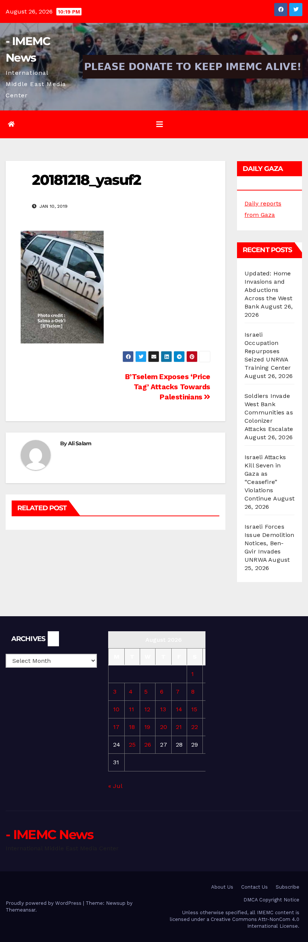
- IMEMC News (50, 834)
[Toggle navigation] (159, 124)
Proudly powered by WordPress (44, 903)
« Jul (115, 785)
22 (194, 726)
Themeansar (20, 910)
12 (147, 709)
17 (116, 726)
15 (194, 709)
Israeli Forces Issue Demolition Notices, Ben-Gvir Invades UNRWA (269, 543)
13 (163, 709)
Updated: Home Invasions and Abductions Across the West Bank (268, 290)
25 (132, 744)
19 (147, 726)
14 (179, 709)
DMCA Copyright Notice (271, 900)
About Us (222, 887)
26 (147, 744)
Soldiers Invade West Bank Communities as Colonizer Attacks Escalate (269, 412)
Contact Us (254, 887)
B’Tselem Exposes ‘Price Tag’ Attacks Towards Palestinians (167, 386)
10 (116, 709)
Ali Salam (80, 443)
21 (179, 726)
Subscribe (287, 887)
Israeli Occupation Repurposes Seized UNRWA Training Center (268, 351)
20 (163, 726)
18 (132, 726)
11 (131, 709)
